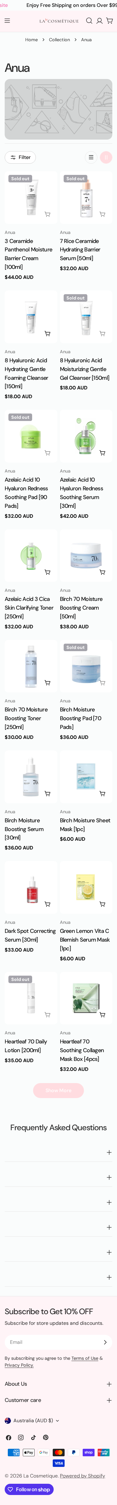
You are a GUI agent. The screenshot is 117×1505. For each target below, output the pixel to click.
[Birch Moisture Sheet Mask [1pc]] (86, 776)
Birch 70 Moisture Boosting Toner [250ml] (26, 718)
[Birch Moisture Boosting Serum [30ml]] (31, 776)
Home (31, 39)
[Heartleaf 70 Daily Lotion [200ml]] (31, 998)
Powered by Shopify (82, 1476)
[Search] (89, 20)
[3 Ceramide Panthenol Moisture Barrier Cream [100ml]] (31, 197)
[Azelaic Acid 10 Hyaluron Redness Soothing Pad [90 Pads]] (31, 436)
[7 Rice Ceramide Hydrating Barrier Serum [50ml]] (86, 197)
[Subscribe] (105, 1342)
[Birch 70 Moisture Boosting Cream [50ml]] (86, 555)
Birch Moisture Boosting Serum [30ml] (24, 829)
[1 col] (91, 157)
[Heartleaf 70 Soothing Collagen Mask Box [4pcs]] (86, 998)
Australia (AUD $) (33, 1420)
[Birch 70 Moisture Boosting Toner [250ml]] (31, 666)
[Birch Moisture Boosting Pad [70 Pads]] (86, 666)
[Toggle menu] (7, 20)
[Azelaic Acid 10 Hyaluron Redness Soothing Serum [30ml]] (86, 436)
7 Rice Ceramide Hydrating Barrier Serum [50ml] (80, 249)
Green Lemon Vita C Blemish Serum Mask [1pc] (85, 939)
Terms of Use (84, 1358)
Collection (59, 39)
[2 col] (106, 157)
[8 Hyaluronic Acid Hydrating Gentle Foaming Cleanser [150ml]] (31, 316)
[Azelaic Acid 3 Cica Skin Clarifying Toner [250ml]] (31, 555)
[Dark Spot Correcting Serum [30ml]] (31, 887)
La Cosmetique (40, 1476)
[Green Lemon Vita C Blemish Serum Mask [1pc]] (86, 887)
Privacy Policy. (19, 1365)
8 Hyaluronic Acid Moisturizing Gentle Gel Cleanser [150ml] (85, 369)
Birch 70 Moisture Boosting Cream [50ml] (81, 607)
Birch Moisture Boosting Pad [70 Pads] (80, 718)
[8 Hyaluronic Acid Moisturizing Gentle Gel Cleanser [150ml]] (86, 316)
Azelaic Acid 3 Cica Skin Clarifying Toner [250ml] (29, 607)
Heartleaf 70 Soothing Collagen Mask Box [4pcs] (82, 1050)
